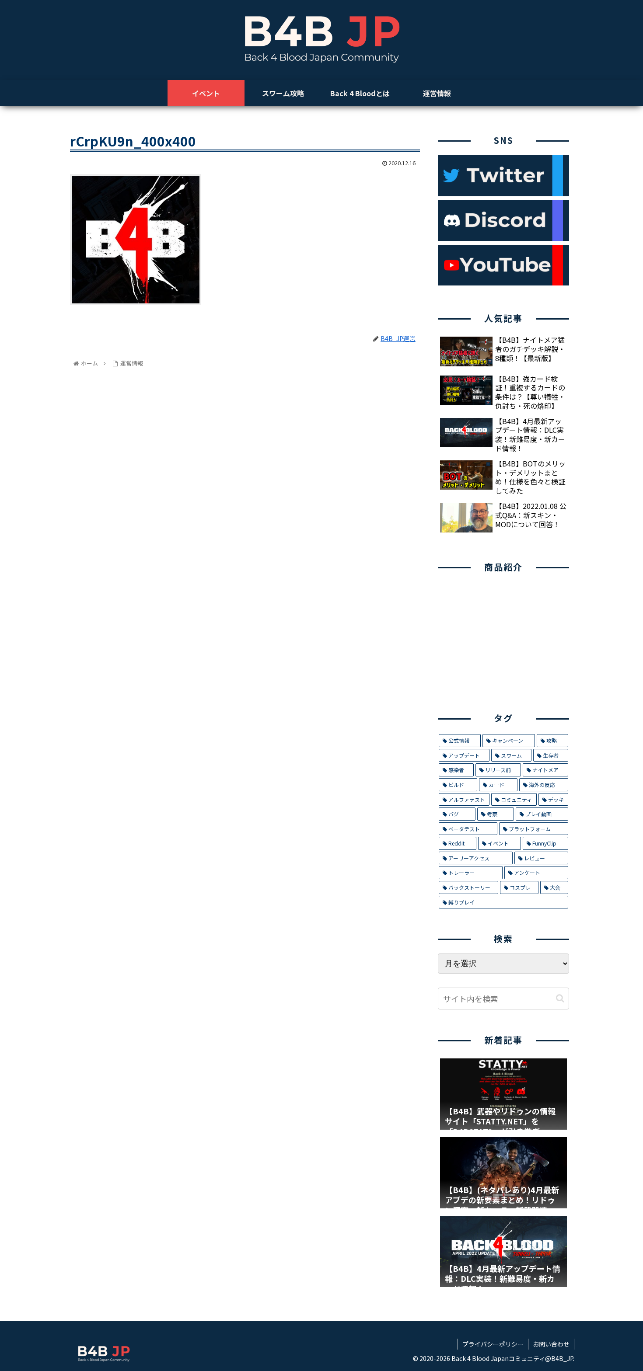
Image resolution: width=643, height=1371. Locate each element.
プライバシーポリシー (493, 1344)
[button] (560, 998)
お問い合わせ (551, 1344)
